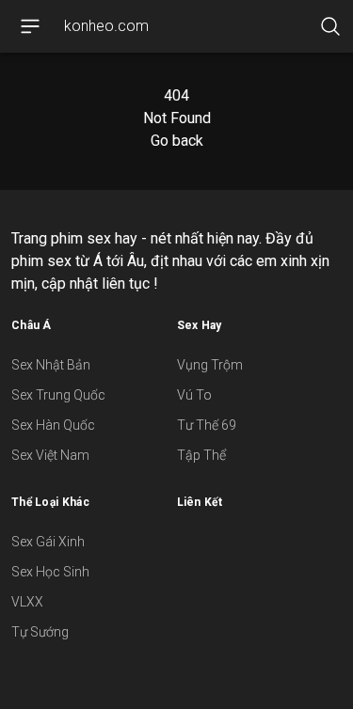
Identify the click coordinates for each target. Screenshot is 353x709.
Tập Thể (201, 455)
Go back (177, 141)
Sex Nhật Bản (50, 364)
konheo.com (106, 26)
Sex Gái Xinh (48, 541)
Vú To (194, 394)
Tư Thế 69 (206, 425)
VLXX (27, 601)
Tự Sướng (40, 631)
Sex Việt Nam (50, 455)
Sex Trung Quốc (58, 394)
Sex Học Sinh (50, 571)
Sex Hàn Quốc (53, 425)
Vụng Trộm (210, 364)
